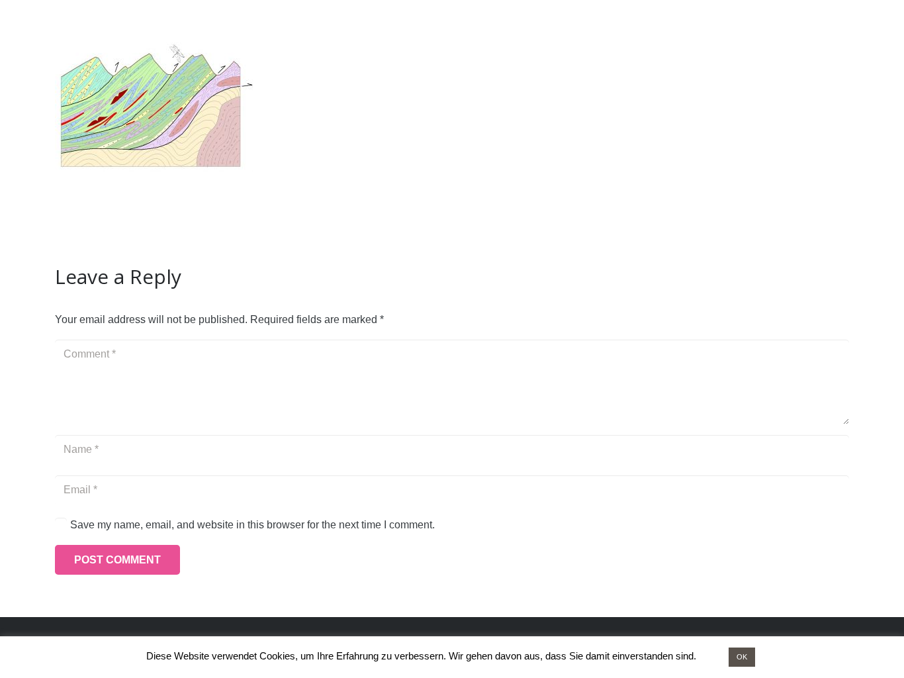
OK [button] (742, 657)
